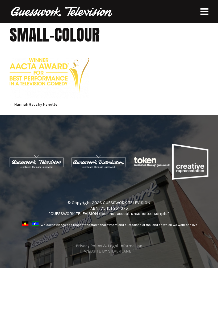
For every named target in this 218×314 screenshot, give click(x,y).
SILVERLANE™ (121, 251)
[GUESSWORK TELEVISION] (62, 11)
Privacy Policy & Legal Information (109, 245)
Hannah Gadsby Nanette (35, 104)
